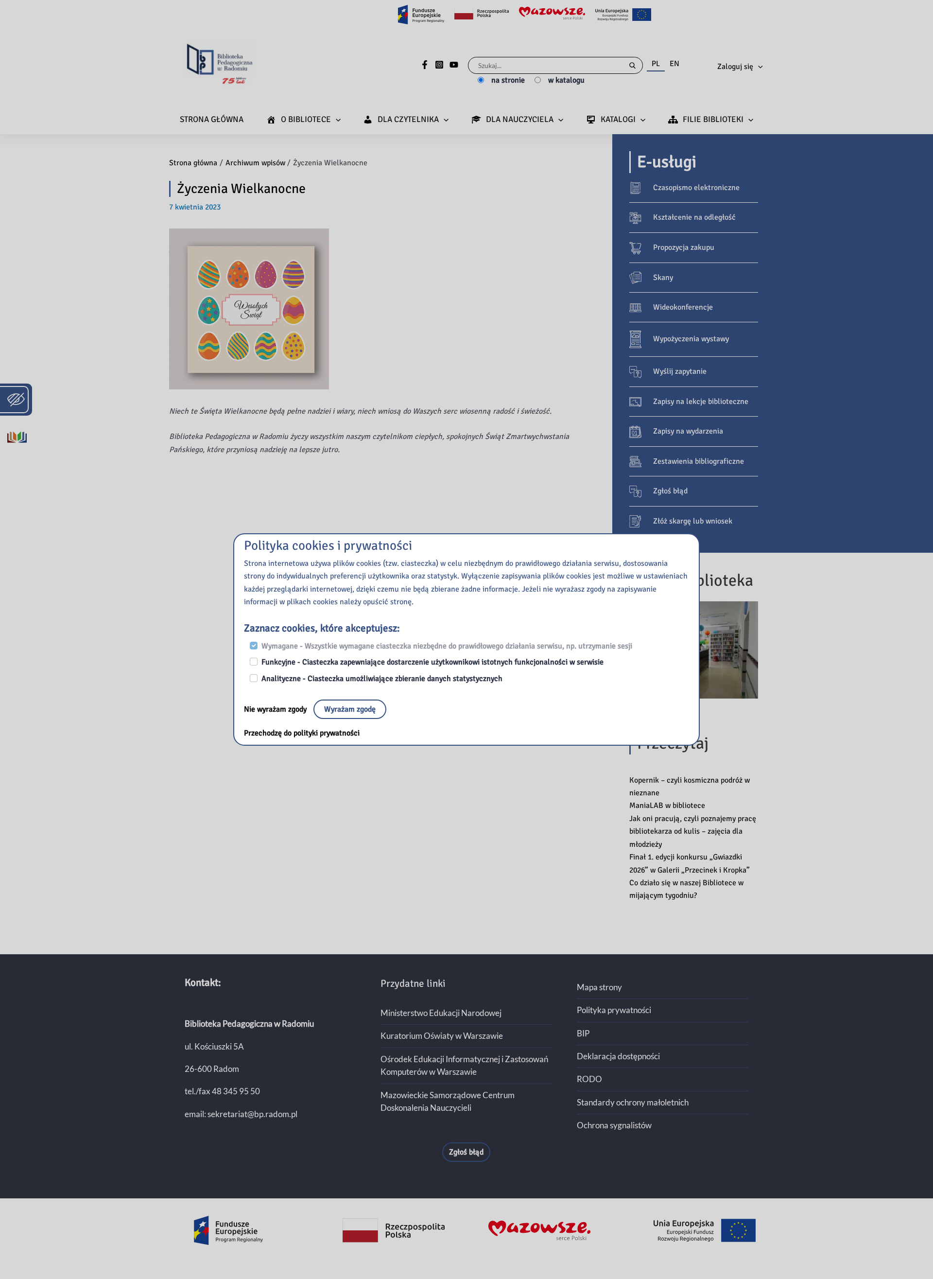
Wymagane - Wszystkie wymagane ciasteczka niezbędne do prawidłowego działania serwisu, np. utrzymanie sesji (446, 646)
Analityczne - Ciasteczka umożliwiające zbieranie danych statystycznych (381, 678)
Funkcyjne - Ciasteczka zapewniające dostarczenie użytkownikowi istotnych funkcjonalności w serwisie (432, 662)
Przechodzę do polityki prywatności (302, 733)
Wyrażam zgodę (350, 709)
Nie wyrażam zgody (276, 709)
